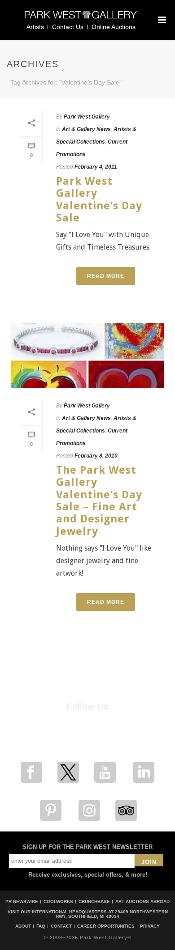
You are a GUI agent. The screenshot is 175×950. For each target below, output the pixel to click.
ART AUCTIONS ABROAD (142, 901)
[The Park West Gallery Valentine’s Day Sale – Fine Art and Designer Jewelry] (87, 355)
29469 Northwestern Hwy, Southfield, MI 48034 (112, 914)
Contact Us (67, 26)
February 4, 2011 (95, 167)
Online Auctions (114, 26)
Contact (61, 926)
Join (149, 862)
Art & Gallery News (86, 129)
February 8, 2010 (96, 456)
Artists (35, 26)
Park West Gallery (87, 117)
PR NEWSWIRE (21, 901)
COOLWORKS (58, 901)
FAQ (40, 926)
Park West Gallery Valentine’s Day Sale (99, 199)
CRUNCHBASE (94, 901)
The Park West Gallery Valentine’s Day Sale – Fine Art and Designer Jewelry (99, 500)
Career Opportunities (106, 926)
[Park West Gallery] (81, 18)
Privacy (150, 926)
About (23, 926)
